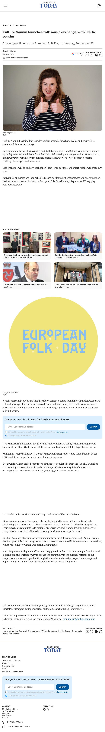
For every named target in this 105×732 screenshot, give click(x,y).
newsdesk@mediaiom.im (18, 726)
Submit (93, 426)
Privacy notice (62, 432)
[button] (5, 6)
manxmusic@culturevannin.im (79, 619)
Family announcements (12, 671)
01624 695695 (16, 722)
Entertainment (20, 25)
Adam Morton (10, 51)
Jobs (4, 668)
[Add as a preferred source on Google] (77, 54)
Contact (5, 663)
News (5, 25)
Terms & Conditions (11, 660)
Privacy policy (8, 666)
